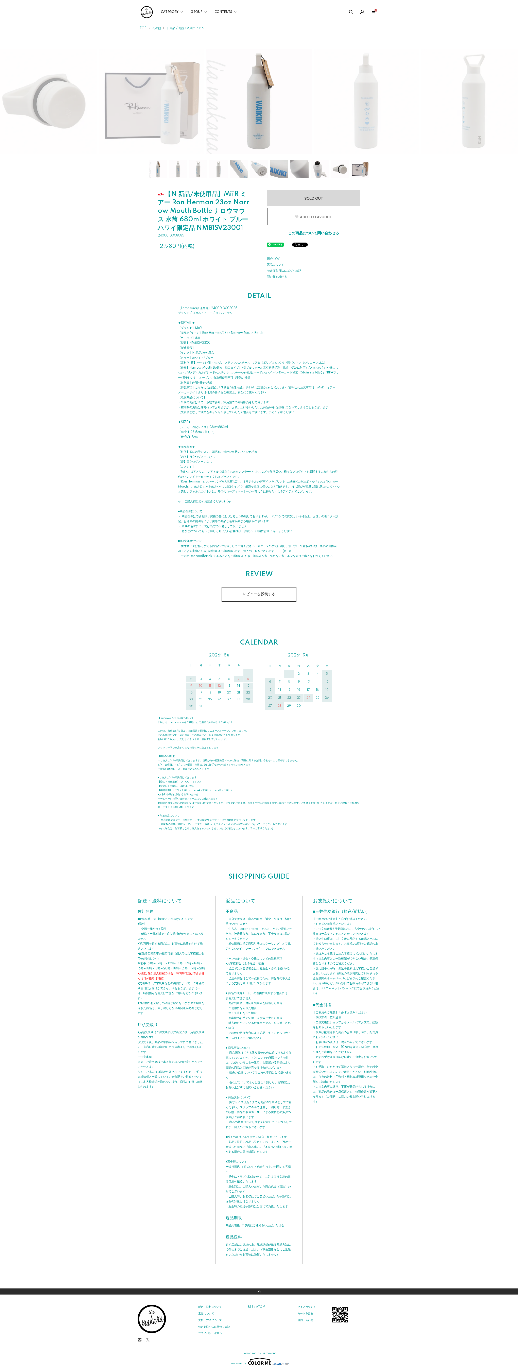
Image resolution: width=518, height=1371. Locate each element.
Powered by (237, 1363)
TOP (143, 28)
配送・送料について (210, 1306)
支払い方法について (210, 1320)
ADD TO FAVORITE (316, 216)
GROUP (196, 12)
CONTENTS (223, 12)
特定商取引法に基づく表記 (284, 271)
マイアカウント (306, 1306)
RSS (250, 1306)
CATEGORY (169, 12)
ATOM (260, 1306)
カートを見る (305, 1313)
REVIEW (273, 259)
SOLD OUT (313, 198)
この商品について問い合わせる (313, 233)
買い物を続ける (277, 276)
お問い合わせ (305, 1320)
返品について (275, 264)
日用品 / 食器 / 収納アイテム (185, 28)
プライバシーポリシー (211, 1333)
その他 (156, 28)
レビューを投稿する (259, 594)
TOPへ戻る (259, 1291)
